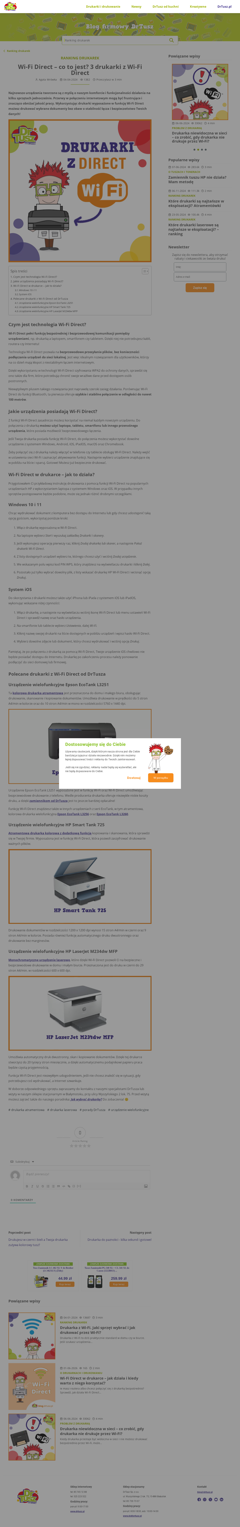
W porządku (161, 777)
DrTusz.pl (225, 6)
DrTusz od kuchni (166, 6)
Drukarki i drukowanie (103, 6)
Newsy (136, 6)
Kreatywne (198, 6)
